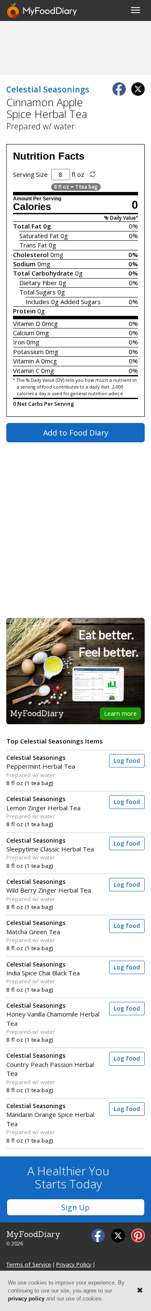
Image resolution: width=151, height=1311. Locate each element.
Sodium (24, 264)
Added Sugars (80, 301)
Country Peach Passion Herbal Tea (50, 1064)
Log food (127, 761)
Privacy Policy (73, 1264)
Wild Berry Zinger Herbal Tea (48, 886)
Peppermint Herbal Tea (40, 762)
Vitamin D (26, 323)
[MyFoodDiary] (42, 10)
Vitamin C (26, 370)
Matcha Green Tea (35, 927)
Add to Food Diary (75, 433)
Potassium (28, 351)
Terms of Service (28, 1264)
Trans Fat (33, 245)
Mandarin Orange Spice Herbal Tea (50, 1115)
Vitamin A (26, 361)
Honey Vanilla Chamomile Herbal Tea (52, 1014)
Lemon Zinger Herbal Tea (43, 803)
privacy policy (26, 1298)
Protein (24, 311)
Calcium (23, 332)
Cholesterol (31, 254)
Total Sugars (37, 292)
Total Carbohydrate (43, 273)
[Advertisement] (75, 47)
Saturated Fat (39, 235)
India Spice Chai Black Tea (43, 969)
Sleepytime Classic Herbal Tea (50, 845)
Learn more (120, 713)
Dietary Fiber (38, 282)
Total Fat (27, 226)
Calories (32, 207)
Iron (19, 342)
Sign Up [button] (75, 1207)
